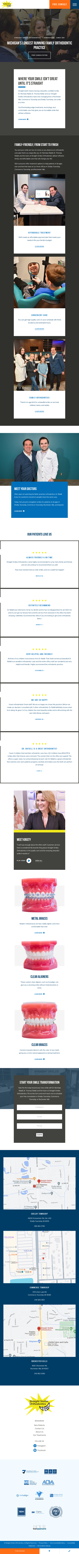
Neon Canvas (46, 1546)
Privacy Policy (43, 1543)
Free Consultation (39, 55)
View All (38, 860)
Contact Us (39, 1429)
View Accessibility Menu (57, 1543)
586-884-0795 (39, 1226)
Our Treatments (39, 1435)
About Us (39, 1432)
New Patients (39, 1425)
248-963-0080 (39, 1373)
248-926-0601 (39, 1300)
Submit (39, 1135)
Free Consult (59, 4)
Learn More (22, 119)
